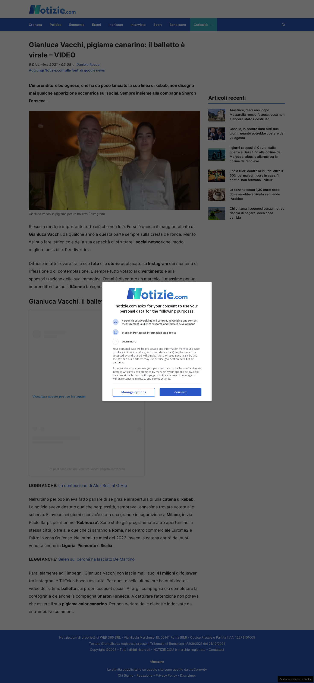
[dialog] (157, 341)
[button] (157, 342)
